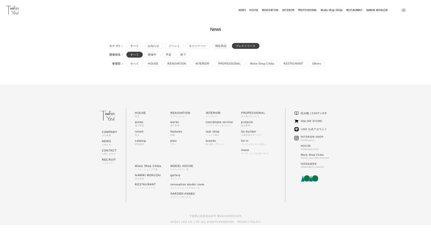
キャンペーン (197, 45)
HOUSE (153, 63)
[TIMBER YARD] (12, 10)
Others (316, 63)
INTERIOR (202, 63)
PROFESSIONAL (229, 63)
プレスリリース (245, 45)
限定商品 (220, 45)
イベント (174, 45)
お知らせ (153, 45)
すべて (134, 45)
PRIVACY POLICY (249, 221)
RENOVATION (176, 63)
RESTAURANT (293, 63)
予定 (168, 54)
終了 (183, 54)
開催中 (152, 54)
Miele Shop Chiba (262, 63)
